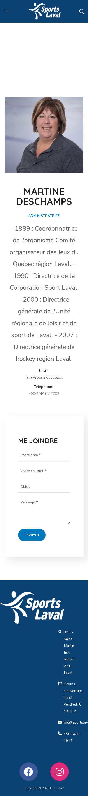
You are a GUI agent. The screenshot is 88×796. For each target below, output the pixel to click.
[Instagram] (59, 771)
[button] (81, 11)
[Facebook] (28, 771)
